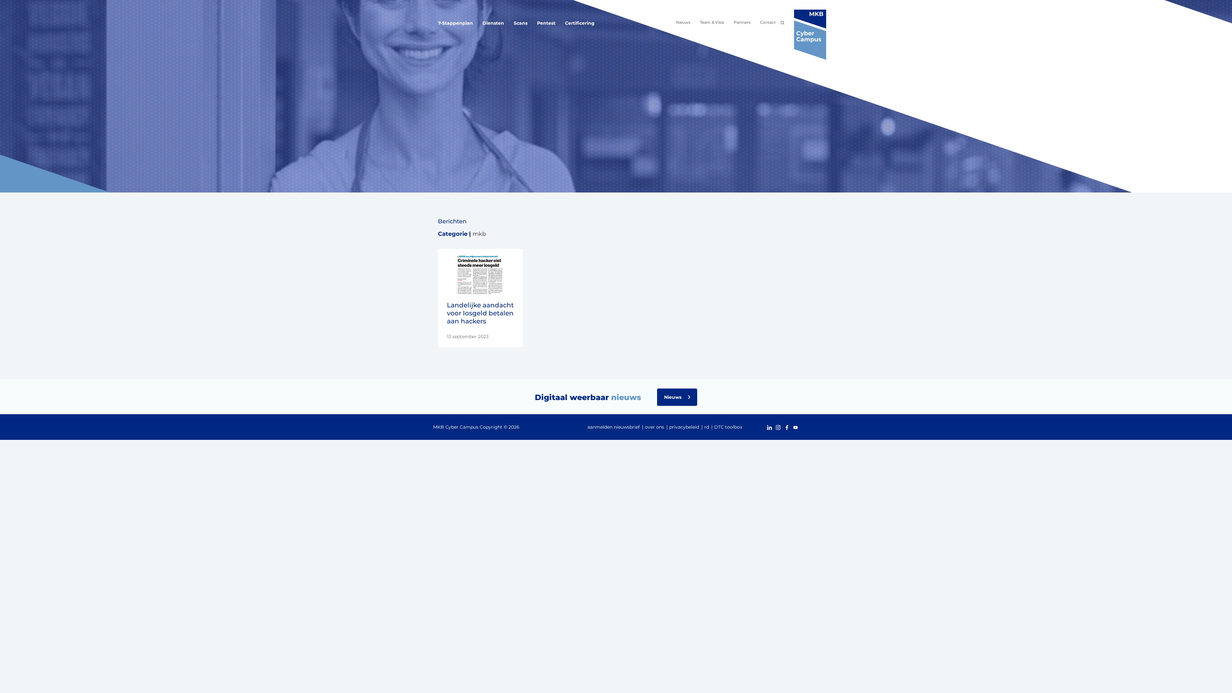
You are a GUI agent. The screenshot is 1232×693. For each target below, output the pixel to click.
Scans (520, 23)
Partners (742, 22)
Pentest (546, 23)
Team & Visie (712, 22)
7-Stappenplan (455, 23)
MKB (479, 233)
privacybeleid (684, 427)
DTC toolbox (728, 427)
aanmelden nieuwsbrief (613, 427)
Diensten (493, 23)
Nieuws (683, 22)
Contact (768, 22)
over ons (654, 427)
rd (706, 427)
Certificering (580, 23)
